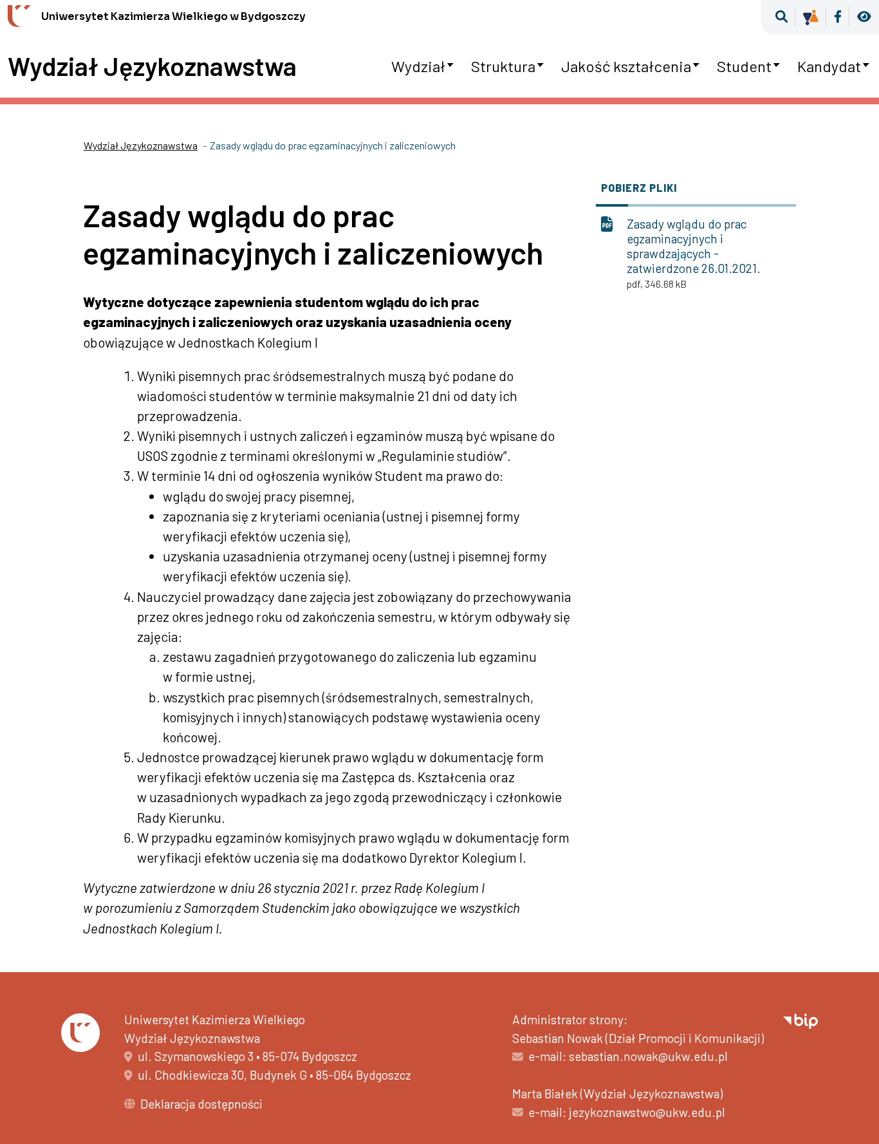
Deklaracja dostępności (201, 1103)
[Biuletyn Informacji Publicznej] (800, 1019)
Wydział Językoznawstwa (152, 66)
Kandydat (829, 66)
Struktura (503, 66)
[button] (781, 17)
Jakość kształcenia (626, 66)
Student (744, 66)
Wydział (418, 66)
